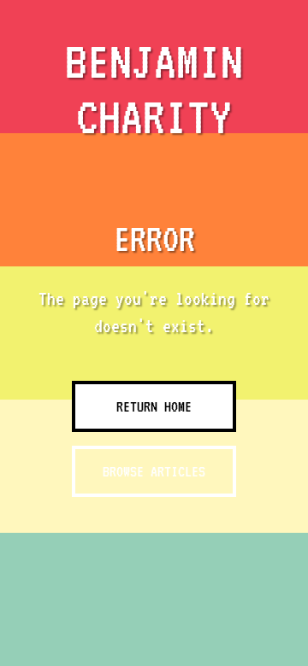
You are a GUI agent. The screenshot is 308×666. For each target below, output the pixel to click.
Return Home (154, 406)
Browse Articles (154, 471)
